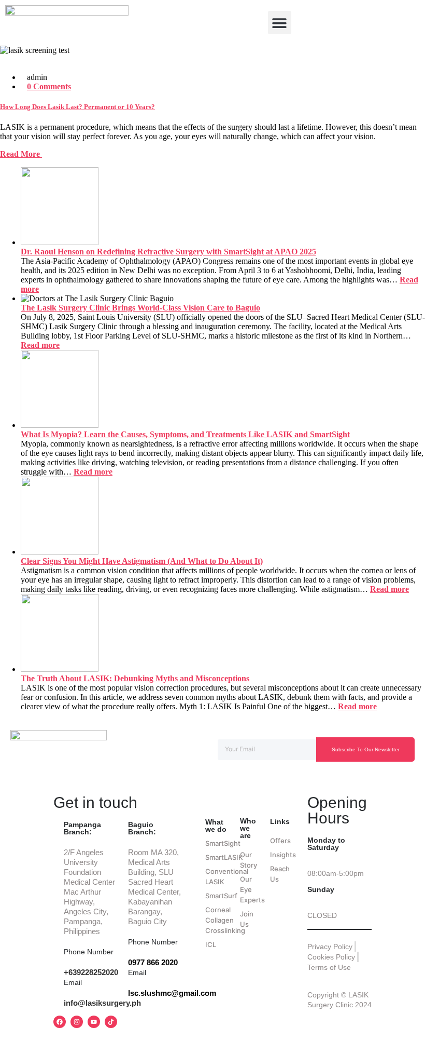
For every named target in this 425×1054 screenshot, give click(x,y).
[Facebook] (59, 1022)
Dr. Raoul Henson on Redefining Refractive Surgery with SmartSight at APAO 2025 (168, 251)
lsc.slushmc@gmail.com (172, 993)
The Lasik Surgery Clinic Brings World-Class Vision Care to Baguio (140, 307)
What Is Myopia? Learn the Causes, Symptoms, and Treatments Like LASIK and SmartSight (185, 434)
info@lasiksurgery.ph (102, 1002)
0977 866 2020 (153, 962)
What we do (215, 825)
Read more (40, 345)
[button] (279, 22)
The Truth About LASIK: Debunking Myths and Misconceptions (135, 678)
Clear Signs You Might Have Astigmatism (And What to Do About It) (142, 561)
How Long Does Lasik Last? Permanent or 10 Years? (77, 107)
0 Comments (49, 86)
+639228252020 (91, 972)
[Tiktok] (111, 1022)
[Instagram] (76, 1022)
